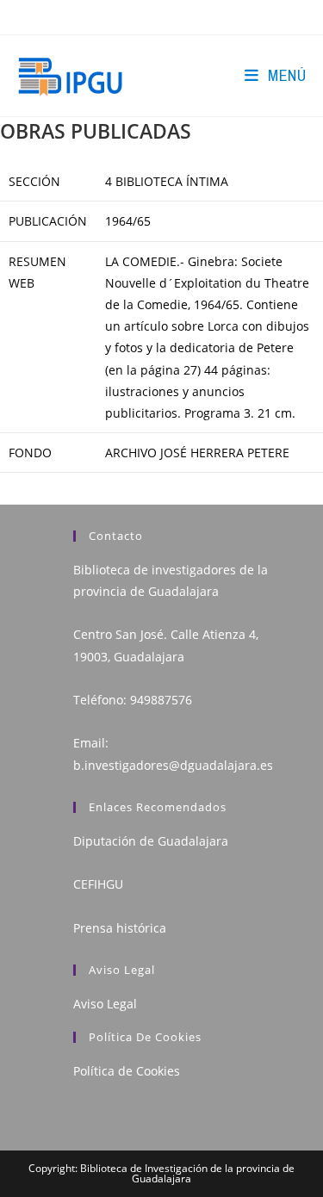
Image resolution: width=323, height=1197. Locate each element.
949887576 (161, 700)
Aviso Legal (105, 1003)
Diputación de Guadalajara (150, 841)
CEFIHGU (98, 884)
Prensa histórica (119, 928)
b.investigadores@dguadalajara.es (173, 765)
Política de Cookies (126, 1071)
